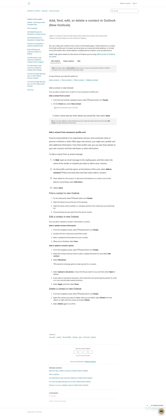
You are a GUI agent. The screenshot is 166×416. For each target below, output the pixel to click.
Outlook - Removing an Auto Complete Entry (36, 23)
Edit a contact (79, 80)
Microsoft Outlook (54, 11)
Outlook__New (77, 337)
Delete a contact (92, 80)
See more (30, 90)
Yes (78, 352)
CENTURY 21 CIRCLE (33, 11)
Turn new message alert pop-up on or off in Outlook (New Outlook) (36, 84)
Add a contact (54, 80)
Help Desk (45, 11)
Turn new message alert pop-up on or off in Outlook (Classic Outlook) (36, 76)
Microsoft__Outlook (89, 337)
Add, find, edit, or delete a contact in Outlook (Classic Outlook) (68, 371)
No (88, 352)
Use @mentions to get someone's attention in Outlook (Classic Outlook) (35, 60)
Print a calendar (32, 28)
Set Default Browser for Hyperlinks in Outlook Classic (36, 33)
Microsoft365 (67, 337)
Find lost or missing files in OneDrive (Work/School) (35, 45)
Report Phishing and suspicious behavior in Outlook (34, 52)
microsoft (52, 337)
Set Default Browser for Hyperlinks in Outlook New (35, 39)
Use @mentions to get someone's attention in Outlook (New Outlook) (34, 68)
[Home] (29, 3)
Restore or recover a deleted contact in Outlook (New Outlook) (68, 385)
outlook (59, 337)
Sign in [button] (135, 3)
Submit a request (125, 3)
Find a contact (66, 80)
